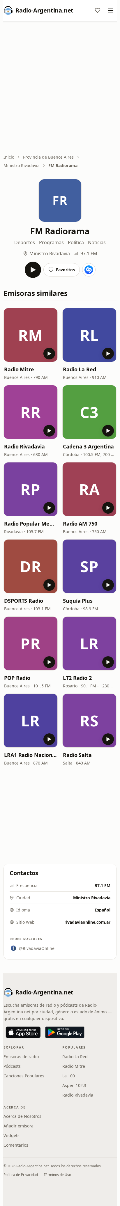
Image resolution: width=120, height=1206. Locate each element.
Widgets (11, 1135)
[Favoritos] (97, 10)
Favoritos (65, 269)
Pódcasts (12, 1066)
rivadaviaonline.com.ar (87, 922)
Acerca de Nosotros (22, 1116)
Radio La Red (79, 369)
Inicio (8, 157)
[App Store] (23, 1032)
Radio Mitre (19, 369)
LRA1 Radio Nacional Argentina (30, 754)
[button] (30, 335)
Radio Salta (77, 754)
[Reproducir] (33, 270)
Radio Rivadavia (24, 446)
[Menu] (111, 10)
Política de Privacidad (20, 1174)
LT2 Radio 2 (77, 677)
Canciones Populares (23, 1076)
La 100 (68, 1076)
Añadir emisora (18, 1126)
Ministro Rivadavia (21, 165)
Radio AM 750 (80, 523)
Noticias (97, 242)
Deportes (24, 242)
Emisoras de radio (21, 1056)
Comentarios (15, 1145)
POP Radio (17, 677)
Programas (51, 242)
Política (76, 242)
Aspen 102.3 (74, 1085)
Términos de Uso (57, 1174)
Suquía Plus (78, 600)
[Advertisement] (60, 88)
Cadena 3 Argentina (88, 446)
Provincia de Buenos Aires (48, 157)
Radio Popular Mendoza (30, 523)
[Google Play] (64, 1032)
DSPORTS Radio (23, 600)
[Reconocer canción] (89, 269)
